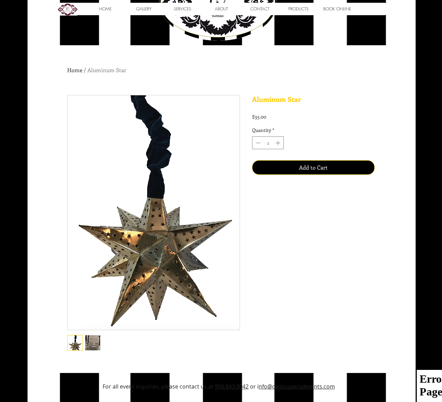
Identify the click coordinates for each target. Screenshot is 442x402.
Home (75, 70)
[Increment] (278, 143)
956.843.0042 (232, 386)
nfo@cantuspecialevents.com (297, 386)
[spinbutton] (268, 143)
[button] (143, 9)
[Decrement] (257, 143)
